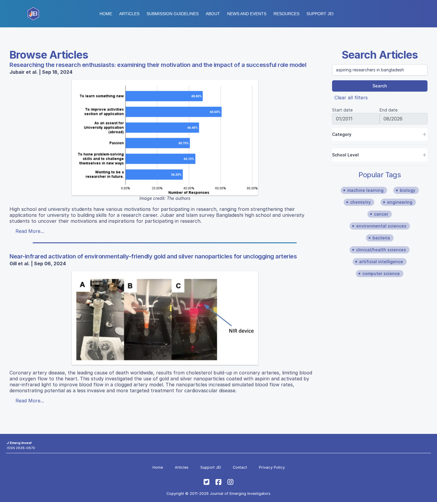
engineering (399, 202)
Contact (240, 467)
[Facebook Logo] (218, 482)
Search (379, 85)
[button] (173, 14)
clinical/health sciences (381, 249)
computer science (381, 273)
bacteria (381, 237)
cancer (381, 214)
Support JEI (210, 467)
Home (106, 13)
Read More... (29, 231)
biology (407, 190)
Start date (342, 109)
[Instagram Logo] (230, 482)
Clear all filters (351, 97)
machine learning (365, 190)
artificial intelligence (381, 261)
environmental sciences (381, 225)
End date (388, 109)
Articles (129, 13)
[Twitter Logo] (207, 482)
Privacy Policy (272, 467)
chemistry (360, 202)
